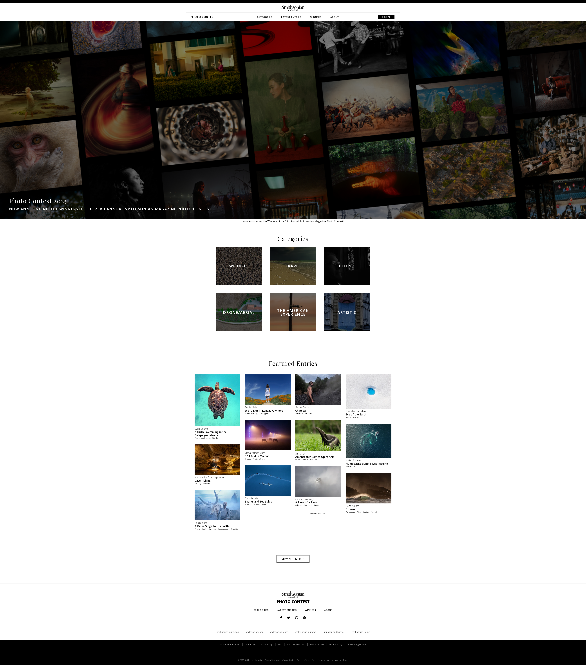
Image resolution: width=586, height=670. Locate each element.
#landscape (350, 512)
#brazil (298, 459)
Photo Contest (202, 17)
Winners (315, 17)
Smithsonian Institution (227, 631)
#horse (248, 459)
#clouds (298, 505)
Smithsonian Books (360, 631)
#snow (316, 505)
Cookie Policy (288, 660)
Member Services (296, 644)
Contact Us (250, 644)
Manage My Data (340, 660)
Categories (264, 17)
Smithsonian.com (254, 631)
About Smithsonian (229, 644)
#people (212, 529)
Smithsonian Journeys (305, 631)
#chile (197, 438)
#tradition (235, 529)
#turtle (215, 438)
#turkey (308, 413)
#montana (308, 505)
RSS (279, 644)
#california (249, 413)
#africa (197, 529)
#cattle (205, 529)
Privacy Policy (335, 644)
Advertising (266, 644)
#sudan (366, 512)
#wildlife (313, 459)
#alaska (356, 417)
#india (255, 459)
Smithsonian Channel (333, 631)
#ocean (257, 504)
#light (359, 512)
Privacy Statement (272, 660)
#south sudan (223, 529)
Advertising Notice (356, 644)
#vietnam (206, 483)
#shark (264, 504)
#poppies (265, 413)
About (334, 17)
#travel (262, 459)
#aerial (348, 417)
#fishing (198, 483)
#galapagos (205, 438)
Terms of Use (317, 644)
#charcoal (299, 413)
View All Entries (293, 559)
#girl (257, 413)
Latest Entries (291, 17)
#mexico (248, 504)
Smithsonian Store (278, 631)
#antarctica (350, 466)
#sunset (374, 512)
